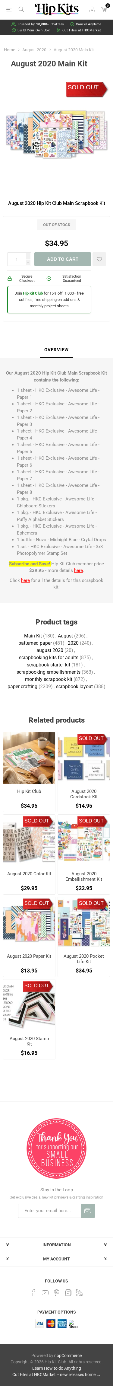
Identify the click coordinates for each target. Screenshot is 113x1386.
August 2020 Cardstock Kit (84, 794)
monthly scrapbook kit (48, 679)
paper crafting (22, 686)
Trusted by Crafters (40, 24)
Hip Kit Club (29, 791)
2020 (73, 643)
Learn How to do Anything (56, 1368)
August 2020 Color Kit (29, 874)
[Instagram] (68, 1293)
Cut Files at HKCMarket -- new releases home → (56, 1374)
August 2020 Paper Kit (29, 956)
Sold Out (83, 87)
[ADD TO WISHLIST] (99, 259)
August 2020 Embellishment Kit (83, 876)
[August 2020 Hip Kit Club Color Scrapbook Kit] (29, 841)
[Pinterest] (56, 1293)
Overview (56, 350)
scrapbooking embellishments (48, 672)
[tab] (56, 350)
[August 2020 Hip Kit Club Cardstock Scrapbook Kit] (84, 758)
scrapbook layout (74, 686)
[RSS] (79, 1293)
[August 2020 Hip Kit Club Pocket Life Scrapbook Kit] (84, 923)
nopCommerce (68, 1355)
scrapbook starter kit (48, 665)
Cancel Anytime (89, 24)
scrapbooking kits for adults (48, 657)
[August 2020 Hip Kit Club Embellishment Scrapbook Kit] (84, 841)
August (65, 636)
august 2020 (49, 650)
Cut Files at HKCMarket (81, 30)
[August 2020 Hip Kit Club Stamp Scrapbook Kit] (29, 1005)
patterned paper (35, 643)
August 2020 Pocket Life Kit (84, 958)
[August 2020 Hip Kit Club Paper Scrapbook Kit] (29, 923)
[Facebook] (34, 1293)
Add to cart (62, 259)
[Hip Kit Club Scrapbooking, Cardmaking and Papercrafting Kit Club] (29, 758)
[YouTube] (45, 1293)
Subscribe (88, 1211)
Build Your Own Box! (34, 30)
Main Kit (33, 636)
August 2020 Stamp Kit (29, 1041)
